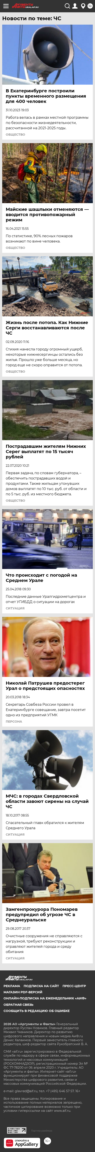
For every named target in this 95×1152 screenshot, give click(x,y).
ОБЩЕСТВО (15, 134)
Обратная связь (18, 1005)
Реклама (12, 986)
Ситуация (15, 608)
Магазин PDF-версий (23, 992)
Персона (14, 721)
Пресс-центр (74, 986)
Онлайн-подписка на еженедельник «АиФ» (45, 998)
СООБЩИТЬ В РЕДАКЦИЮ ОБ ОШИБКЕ (37, 1011)
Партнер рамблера (41, 1130)
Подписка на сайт (41, 986)
